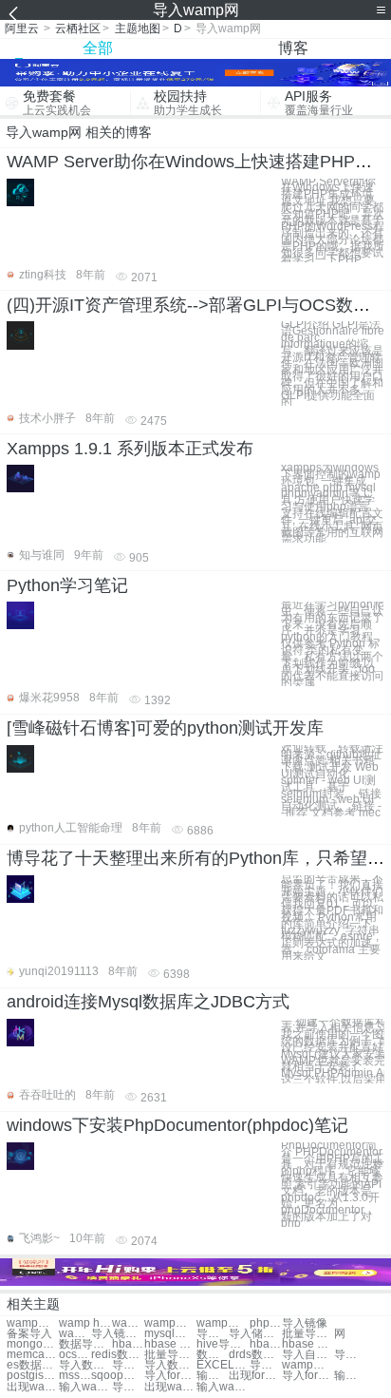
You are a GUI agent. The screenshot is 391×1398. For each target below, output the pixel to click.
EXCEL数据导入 (222, 1365)
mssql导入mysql (75, 1375)
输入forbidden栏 (350, 1375)
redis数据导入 (117, 1355)
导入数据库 (350, 1355)
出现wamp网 (33, 1387)
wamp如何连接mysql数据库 (308, 1365)
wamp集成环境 (128, 1323)
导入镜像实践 (117, 1334)
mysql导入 (170, 1334)
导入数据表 (85, 1365)
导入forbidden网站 (308, 1375)
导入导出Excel (266, 1365)
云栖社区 (78, 28)
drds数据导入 (255, 1355)
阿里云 (22, 28)
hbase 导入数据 (170, 1344)
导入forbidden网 (170, 1375)
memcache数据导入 (33, 1355)
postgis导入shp (33, 1375)
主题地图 (137, 28)
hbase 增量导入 (308, 1344)
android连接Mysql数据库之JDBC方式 (148, 1001)
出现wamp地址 (170, 1387)
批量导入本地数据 (170, 1355)
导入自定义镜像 (308, 1355)
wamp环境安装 (170, 1323)
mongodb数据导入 (33, 1344)
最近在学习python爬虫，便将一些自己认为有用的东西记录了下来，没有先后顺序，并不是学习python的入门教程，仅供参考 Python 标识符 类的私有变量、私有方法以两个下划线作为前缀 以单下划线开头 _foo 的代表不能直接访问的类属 (332, 644)
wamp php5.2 (75, 1334)
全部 (98, 48)
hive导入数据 (222, 1344)
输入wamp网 (222, 1387)
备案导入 (29, 1334)
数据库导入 (212, 1355)
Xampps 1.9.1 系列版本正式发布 (130, 448)
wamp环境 (33, 1323)
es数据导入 (33, 1365)
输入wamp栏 (212, 1375)
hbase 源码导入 (128, 1344)
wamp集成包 (222, 1323)
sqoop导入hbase (117, 1375)
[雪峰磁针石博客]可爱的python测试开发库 (165, 727)
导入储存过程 (212, 1334)
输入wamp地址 (85, 1387)
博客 (293, 48)
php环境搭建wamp (266, 1323)
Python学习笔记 (67, 585)
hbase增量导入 (266, 1344)
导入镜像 (304, 1323)
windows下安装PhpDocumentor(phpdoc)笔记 (177, 1125)
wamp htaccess (85, 1323)
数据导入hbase (85, 1344)
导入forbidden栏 (128, 1387)
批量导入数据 (308, 1334)
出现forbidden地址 (255, 1375)
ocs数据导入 (75, 1355)
